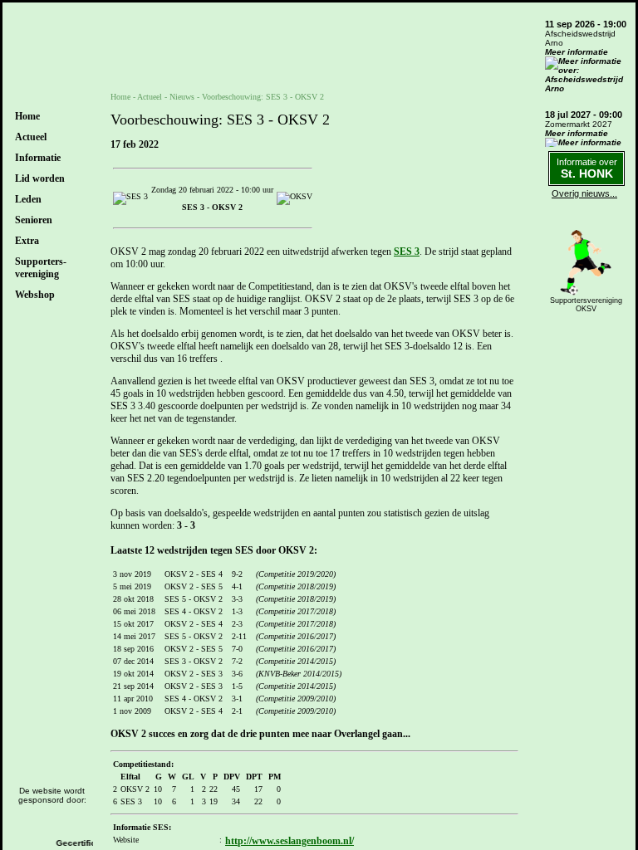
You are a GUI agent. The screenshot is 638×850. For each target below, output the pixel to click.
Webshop (35, 294)
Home (27, 116)
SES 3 (407, 251)
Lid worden (40, 178)
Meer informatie (576, 51)
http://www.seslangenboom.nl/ (289, 841)
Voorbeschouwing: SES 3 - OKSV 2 (263, 96)
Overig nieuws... (584, 193)
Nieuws (181, 96)
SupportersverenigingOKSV (586, 304)
